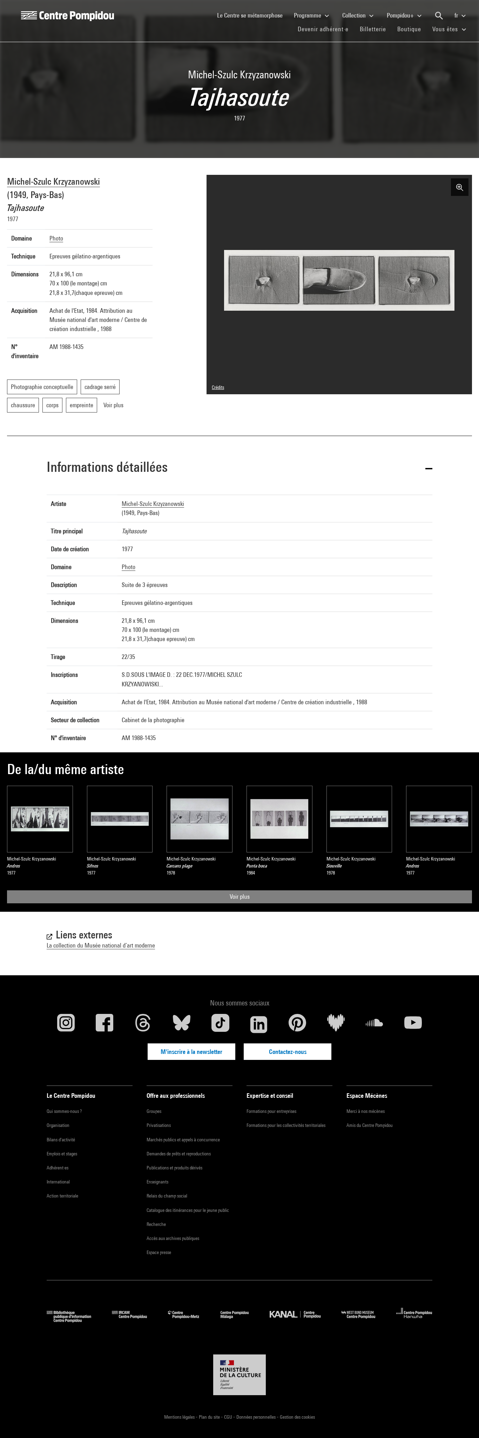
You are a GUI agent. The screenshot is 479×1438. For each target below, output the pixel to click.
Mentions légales (180, 1417)
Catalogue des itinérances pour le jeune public (188, 1210)
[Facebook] (104, 1024)
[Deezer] (336, 1024)
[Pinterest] (297, 1024)
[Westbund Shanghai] (364, 1320)
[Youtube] (413, 1024)
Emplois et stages (62, 1153)
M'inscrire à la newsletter (191, 1051)
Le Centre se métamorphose (252, 15)
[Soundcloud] (374, 1024)
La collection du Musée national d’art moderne (101, 945)
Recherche (156, 1224)
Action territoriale (62, 1196)
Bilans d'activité (61, 1139)
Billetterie (373, 29)
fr (456, 15)
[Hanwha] (414, 1320)
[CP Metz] (189, 1320)
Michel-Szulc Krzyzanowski (53, 181)
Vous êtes (446, 29)
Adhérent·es (57, 1167)
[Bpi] (74, 1320)
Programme (308, 15)
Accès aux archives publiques (173, 1238)
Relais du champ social (167, 1196)
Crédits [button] (218, 387)
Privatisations (159, 1125)
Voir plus (240, 896)
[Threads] (143, 1024)
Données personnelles (256, 1417)
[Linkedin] (259, 1024)
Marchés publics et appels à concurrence (183, 1139)
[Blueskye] (181, 1024)
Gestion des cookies (297, 1417)
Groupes (154, 1111)
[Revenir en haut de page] (462, 1421)
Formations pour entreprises (271, 1111)
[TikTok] (220, 1024)
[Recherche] (439, 16)
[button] (239, 468)
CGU (228, 1417)
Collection (354, 15)
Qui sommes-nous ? (64, 1111)
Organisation (58, 1125)
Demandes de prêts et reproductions (179, 1153)
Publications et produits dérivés (174, 1167)
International (58, 1182)
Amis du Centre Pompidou (369, 1125)
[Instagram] (66, 1024)
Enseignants (157, 1182)
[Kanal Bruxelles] (300, 1320)
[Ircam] (134, 1320)
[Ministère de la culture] (239, 1374)
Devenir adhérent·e (326, 29)
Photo (56, 238)
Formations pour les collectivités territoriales (286, 1125)
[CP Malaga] (240, 1320)
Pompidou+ (401, 15)
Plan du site (210, 1417)
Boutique (412, 29)
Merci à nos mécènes (365, 1111)
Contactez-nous (287, 1051)
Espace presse (159, 1252)
